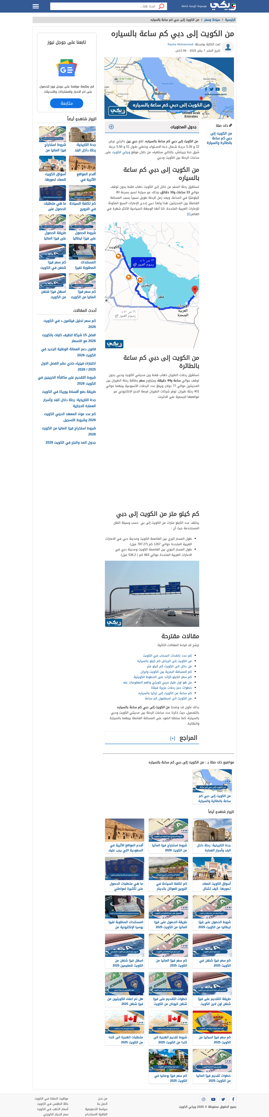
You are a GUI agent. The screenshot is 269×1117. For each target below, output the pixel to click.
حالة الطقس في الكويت (52, 1104)
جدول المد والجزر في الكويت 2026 (71, 443)
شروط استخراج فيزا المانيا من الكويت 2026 (69, 431)
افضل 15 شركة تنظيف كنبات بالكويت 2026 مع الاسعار (69, 338)
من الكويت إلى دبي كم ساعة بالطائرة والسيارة (219, 138)
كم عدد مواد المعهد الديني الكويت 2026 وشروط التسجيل (70, 417)
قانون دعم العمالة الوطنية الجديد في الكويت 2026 (68, 352)
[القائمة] (36, 6)
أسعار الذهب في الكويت (52, 1109)
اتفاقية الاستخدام (96, 1114)
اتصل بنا (102, 1104)
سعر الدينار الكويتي (55, 1114)
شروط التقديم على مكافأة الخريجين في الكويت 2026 (67, 381)
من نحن (102, 1098)
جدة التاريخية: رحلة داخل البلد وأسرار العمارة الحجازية (69, 403)
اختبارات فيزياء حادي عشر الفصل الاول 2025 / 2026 (68, 367)
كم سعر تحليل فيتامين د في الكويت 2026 (70, 324)
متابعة (66, 103)
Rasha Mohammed (180, 44)
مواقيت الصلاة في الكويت (51, 1098)
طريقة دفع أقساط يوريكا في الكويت (69, 392)
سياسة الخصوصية (96, 1109)
